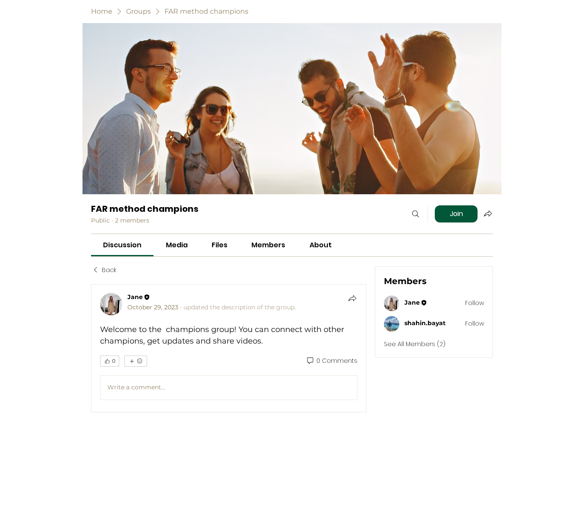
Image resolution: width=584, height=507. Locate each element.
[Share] (352, 298)
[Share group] (488, 213)
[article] (228, 348)
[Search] (415, 213)
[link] (122, 245)
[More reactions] (135, 361)
